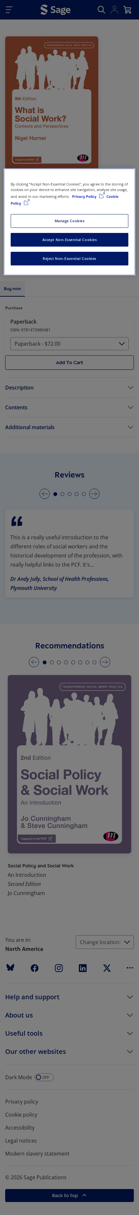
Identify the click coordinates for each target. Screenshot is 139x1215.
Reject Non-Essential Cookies (69, 258)
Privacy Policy (84, 196)
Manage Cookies (70, 220)
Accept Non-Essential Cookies (69, 239)
